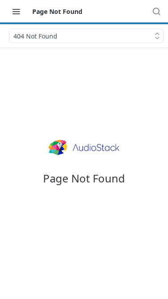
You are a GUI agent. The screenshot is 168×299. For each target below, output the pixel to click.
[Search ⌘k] (156, 11)
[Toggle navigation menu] (16, 11)
